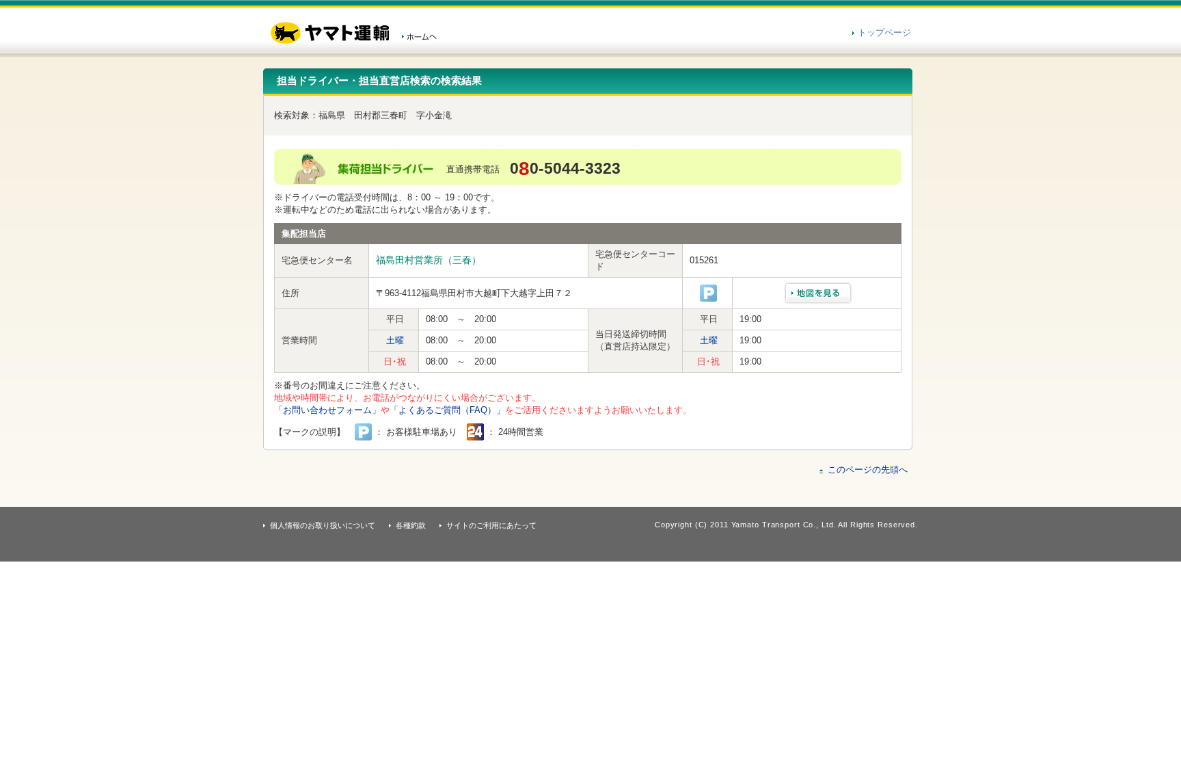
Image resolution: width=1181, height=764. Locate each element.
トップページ (884, 32)
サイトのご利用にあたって (491, 525)
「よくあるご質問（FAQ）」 (447, 410)
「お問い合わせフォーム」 (327, 410)
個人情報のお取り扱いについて (322, 525)
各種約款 (411, 525)
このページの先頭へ (868, 469)
